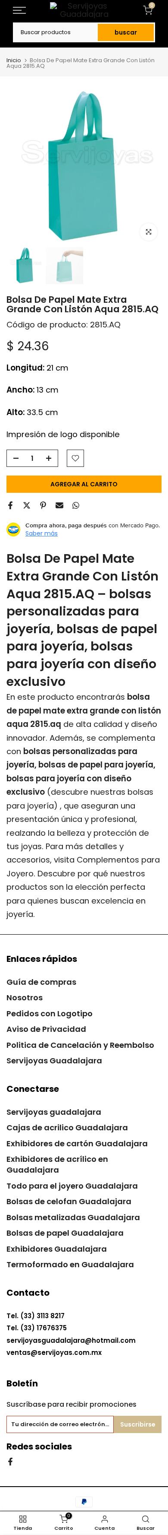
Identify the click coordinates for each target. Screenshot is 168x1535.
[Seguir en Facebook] (10, 1461)
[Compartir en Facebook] (10, 505)
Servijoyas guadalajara (53, 1112)
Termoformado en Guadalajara (70, 1264)
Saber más (41, 533)
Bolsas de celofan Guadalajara (68, 1201)
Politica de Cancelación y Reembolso (80, 1045)
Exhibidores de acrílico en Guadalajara (57, 1164)
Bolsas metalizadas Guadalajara (73, 1217)
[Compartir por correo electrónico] (59, 505)
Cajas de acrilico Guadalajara (67, 1127)
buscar (126, 32)
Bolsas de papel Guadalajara (65, 1232)
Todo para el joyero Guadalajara (72, 1185)
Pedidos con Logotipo (49, 1013)
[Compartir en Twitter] (27, 505)
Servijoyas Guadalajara (54, 1060)
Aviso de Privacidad (46, 1029)
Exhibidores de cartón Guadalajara (77, 1143)
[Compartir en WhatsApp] (76, 505)
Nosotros (24, 997)
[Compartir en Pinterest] (43, 505)
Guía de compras (41, 982)
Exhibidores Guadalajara (56, 1248)
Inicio (13, 60)
